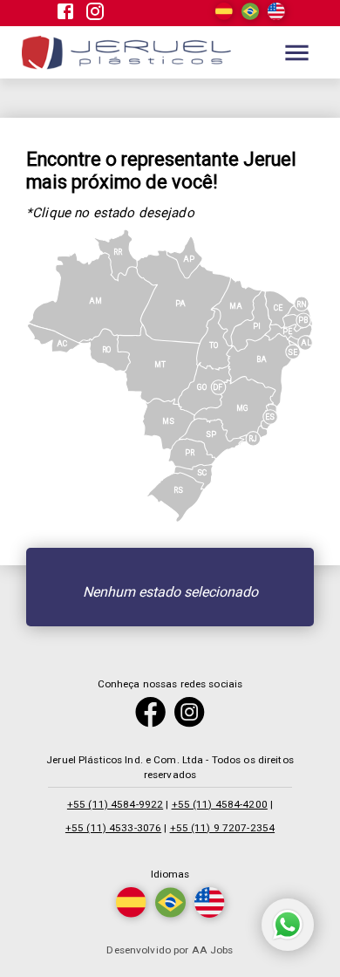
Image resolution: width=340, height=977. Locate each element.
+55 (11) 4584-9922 (115, 804)
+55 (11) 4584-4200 (220, 804)
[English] (276, 16)
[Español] (224, 16)
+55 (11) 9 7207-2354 (222, 828)
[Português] (250, 16)
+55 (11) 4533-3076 (113, 828)
